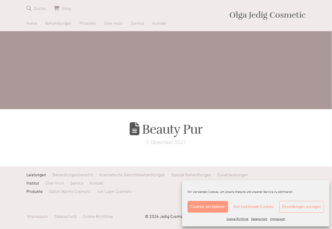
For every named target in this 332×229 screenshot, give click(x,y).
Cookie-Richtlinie (237, 219)
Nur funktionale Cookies (253, 206)
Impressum (277, 219)
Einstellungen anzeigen (301, 206)
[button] (35, 8)
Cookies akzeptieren (207, 206)
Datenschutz (259, 219)
